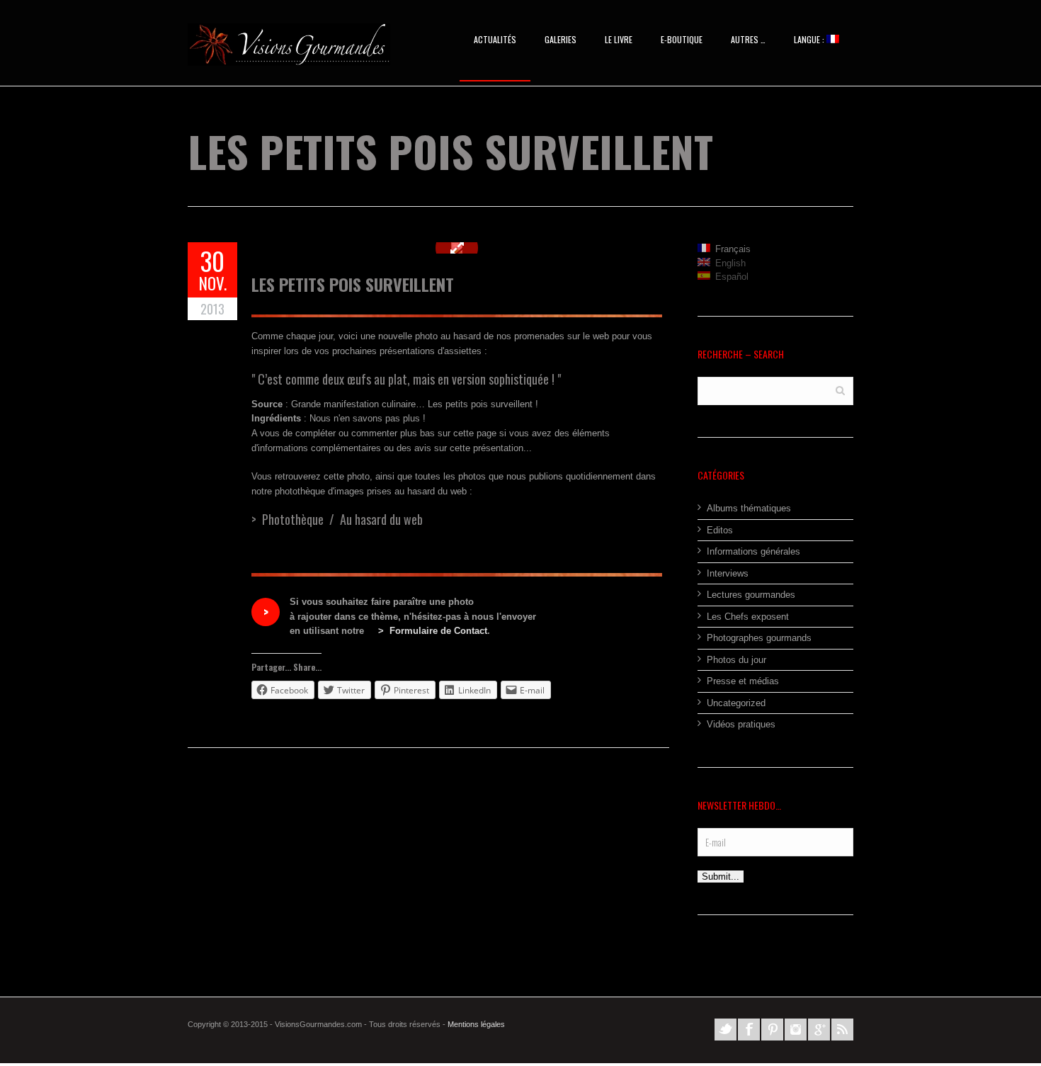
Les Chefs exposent (748, 616)
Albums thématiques (749, 508)
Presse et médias (743, 681)
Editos (720, 530)
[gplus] (819, 1030)
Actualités (495, 39)
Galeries (560, 39)
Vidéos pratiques (741, 724)
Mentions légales (476, 1024)
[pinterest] (772, 1030)
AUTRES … (748, 39)
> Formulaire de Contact (432, 630)
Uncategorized (736, 703)
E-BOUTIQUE (681, 39)
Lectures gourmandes (751, 594)
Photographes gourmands (759, 638)
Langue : (810, 39)
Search (840, 390)
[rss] (842, 1030)
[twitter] (725, 1030)
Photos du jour (736, 659)
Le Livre (618, 39)
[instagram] (796, 1030)
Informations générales (753, 551)
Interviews (728, 573)
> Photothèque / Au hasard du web (337, 519)
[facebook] (749, 1030)
